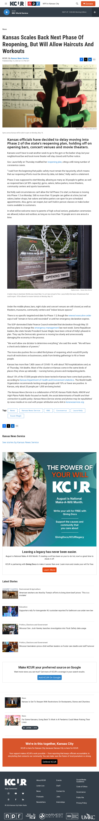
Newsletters (41, 802)
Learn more (49, 569)
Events (59, 780)
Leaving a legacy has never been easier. (49, 552)
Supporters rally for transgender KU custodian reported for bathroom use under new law (56, 610)
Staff (58, 786)
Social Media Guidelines (81, 781)
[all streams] (95, 12)
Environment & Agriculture (29, 589)
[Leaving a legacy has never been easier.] (49, 499)
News (4, 29)
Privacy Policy (81, 803)
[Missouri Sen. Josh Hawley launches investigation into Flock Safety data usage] (10, 629)
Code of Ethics (81, 787)
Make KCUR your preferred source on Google (49, 667)
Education (23, 607)
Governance (81, 792)
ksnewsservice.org (75, 402)
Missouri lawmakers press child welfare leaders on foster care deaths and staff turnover (56, 646)
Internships (60, 802)
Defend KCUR (49, 761)
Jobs (58, 797)
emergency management (47, 327)
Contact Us (60, 791)
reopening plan (55, 162)
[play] (7, 12)
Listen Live (40, 786)
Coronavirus (61, 411)
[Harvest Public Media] (51, 816)
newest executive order (79, 315)
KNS (48, 411)
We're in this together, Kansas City (49, 744)
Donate (89, 3)
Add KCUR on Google (49, 677)
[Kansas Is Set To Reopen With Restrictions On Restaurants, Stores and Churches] (13, 702)
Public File (80, 797)
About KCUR (41, 780)
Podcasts (40, 797)
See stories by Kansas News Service (20, 442)
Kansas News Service (20, 58)
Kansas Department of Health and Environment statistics (47, 380)
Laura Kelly (78, 411)
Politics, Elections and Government (33, 625)
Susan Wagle (15, 416)
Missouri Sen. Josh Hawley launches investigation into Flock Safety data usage (52, 628)
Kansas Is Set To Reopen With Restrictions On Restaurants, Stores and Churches (56, 702)
